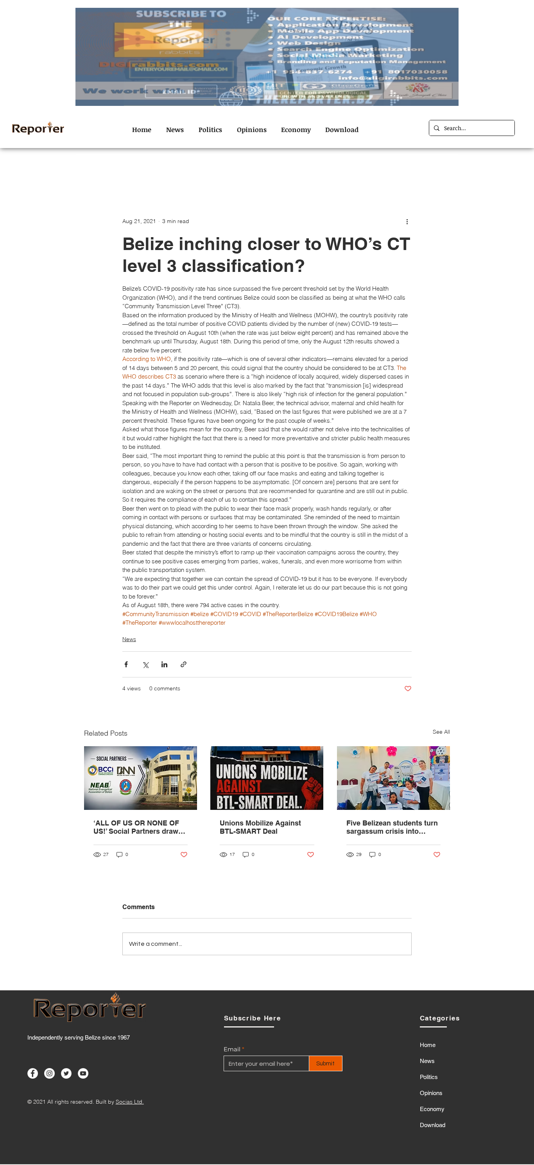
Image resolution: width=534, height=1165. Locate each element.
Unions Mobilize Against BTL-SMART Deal (260, 827)
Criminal (185, 169)
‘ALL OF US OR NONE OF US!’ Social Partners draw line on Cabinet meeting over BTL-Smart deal (136, 827)
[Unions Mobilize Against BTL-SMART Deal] (266, 778)
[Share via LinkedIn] (164, 664)
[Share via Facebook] (126, 664)
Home (427, 1045)
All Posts (96, 169)
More (400, 169)
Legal (299, 169)
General (265, 169)
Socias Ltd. (130, 1101)
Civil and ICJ (141, 169)
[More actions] (407, 221)
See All (441, 731)
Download (432, 1125)
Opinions (334, 169)
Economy (226, 169)
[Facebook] (32, 1073)
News (370, 169)
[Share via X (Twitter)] (145, 664)
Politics (429, 1077)
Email (232, 1049)
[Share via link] (183, 664)
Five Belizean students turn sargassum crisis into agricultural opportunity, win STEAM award (393, 827)
